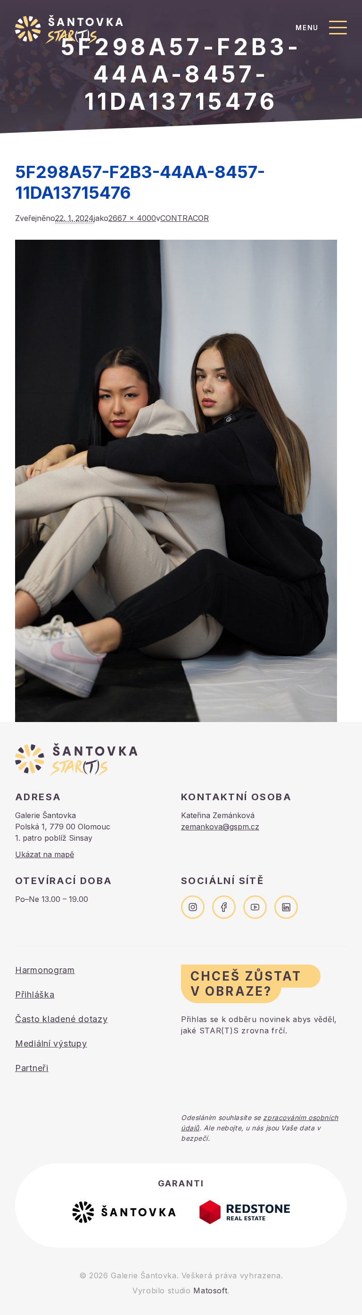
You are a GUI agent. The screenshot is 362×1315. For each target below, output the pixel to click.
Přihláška (34, 994)
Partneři (32, 1068)
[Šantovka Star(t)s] (69, 29)
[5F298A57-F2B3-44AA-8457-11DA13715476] (181, 481)
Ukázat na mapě (44, 854)
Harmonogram (45, 970)
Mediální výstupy (51, 1043)
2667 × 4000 (132, 218)
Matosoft (210, 1290)
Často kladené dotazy (61, 1019)
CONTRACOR (184, 218)
